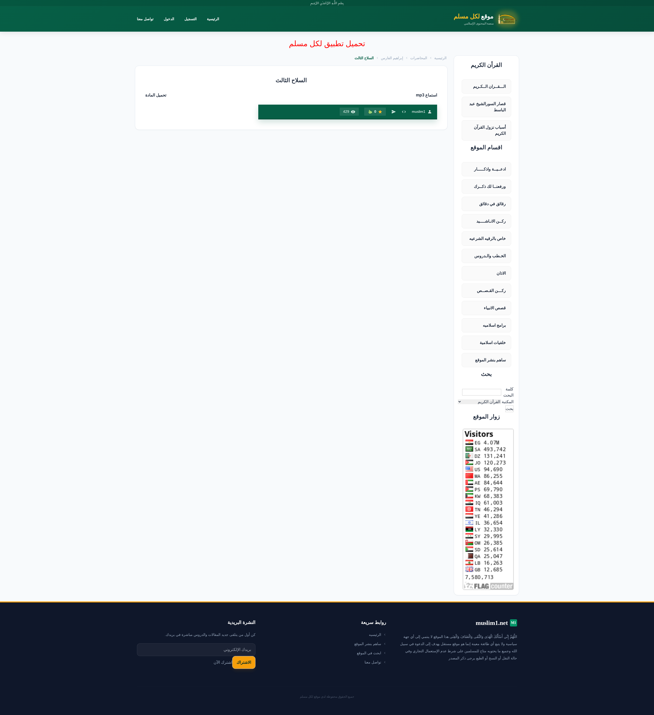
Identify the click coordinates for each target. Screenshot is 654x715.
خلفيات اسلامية (493, 342)
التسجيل (190, 19)
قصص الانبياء (495, 308)
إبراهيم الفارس (392, 58)
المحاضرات (418, 58)
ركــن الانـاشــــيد (491, 221)
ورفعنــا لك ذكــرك (490, 186)
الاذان (501, 273)
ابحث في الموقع (369, 653)
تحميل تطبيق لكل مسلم (327, 43)
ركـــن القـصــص (491, 290)
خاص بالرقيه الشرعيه (487, 238)
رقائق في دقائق (492, 204)
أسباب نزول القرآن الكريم (490, 130)
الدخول (169, 19)
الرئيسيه (375, 635)
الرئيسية (213, 19)
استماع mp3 (426, 95)
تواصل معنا (145, 19)
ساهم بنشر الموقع (490, 360)
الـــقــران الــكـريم (489, 86)
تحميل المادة (155, 95)
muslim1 (418, 111)
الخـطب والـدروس (490, 256)
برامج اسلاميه (494, 325)
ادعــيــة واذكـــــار (490, 169)
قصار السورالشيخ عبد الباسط (487, 107)
